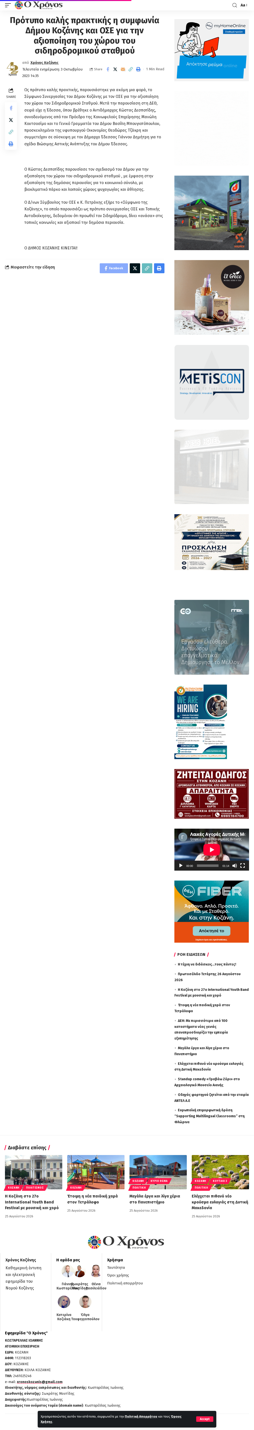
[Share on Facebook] (107, 69)
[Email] (123, 69)
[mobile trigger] (9, 5)
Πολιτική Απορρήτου (141, 1416)
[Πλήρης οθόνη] (242, 865)
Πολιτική (139, 1187)
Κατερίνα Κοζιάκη (64, 1317)
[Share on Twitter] (115, 69)
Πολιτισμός (35, 1187)
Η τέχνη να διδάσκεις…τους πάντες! (207, 964)
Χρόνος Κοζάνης (45, 62)
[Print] (138, 69)
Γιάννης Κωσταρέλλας (68, 1286)
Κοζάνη (13, 1187)
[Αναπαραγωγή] (180, 865)
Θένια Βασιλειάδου (96, 1286)
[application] (211, 850)
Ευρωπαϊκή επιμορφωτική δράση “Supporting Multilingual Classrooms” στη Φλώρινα (209, 1116)
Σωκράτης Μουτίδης (79, 1286)
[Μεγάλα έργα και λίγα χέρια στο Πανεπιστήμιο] (158, 1172)
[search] (234, 5)
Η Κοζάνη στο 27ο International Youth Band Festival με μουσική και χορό (32, 1202)
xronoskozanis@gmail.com (40, 1382)
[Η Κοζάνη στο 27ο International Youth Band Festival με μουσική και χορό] (33, 1172)
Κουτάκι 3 (220, 1181)
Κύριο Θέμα (159, 1181)
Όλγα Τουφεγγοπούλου (85, 1317)
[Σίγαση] (234, 865)
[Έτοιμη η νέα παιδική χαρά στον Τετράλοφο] (96, 1172)
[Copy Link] (130, 69)
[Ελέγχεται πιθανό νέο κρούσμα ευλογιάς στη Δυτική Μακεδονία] (220, 1172)
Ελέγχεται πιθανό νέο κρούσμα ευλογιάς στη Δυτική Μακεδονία (220, 1202)
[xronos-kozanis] (39, 5)
